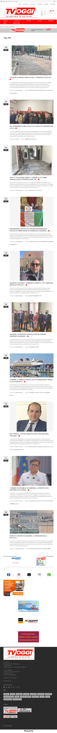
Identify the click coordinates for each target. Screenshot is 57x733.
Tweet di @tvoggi (7, 725)
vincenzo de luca (17, 699)
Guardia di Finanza (8, 696)
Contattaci (46, 4)
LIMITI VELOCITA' (41, 90)
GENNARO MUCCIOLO (29, 139)
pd (14, 449)
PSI (50, 90)
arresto (12, 694)
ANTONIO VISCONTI (32, 446)
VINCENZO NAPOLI (35, 347)
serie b (47, 696)
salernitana (35, 696)
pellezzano (34, 190)
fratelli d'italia (33, 548)
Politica (28, 20)
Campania (26, 694)
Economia (50, 20)
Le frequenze (33, 4)
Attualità (17, 20)
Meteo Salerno (16, 562)
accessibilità (31, 500)
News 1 (21, 241)
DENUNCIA (48, 694)
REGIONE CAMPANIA (26, 696)
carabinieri (33, 694)
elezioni (45, 500)
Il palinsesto (25, 4)
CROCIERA (31, 392)
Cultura (39, 20)
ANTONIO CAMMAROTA (34, 295)
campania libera (46, 446)
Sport (4, 23)
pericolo (47, 90)
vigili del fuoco (7, 699)
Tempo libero (16, 23)
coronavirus (41, 694)
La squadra (39, 4)
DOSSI (35, 90)
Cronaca (5, 20)
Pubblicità (5, 704)
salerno (40, 190)
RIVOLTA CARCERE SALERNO (44, 548)
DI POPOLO (31, 90)
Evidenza (22, 548)
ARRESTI (6, 694)
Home (20, 4)
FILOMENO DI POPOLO (34, 241)
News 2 (21, 90)
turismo (16, 503)
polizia (16, 696)
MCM (30, 190)
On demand (52, 4)
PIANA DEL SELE (18, 449)
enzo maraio (36, 392)
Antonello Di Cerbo (38, 500)
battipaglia (40, 446)
